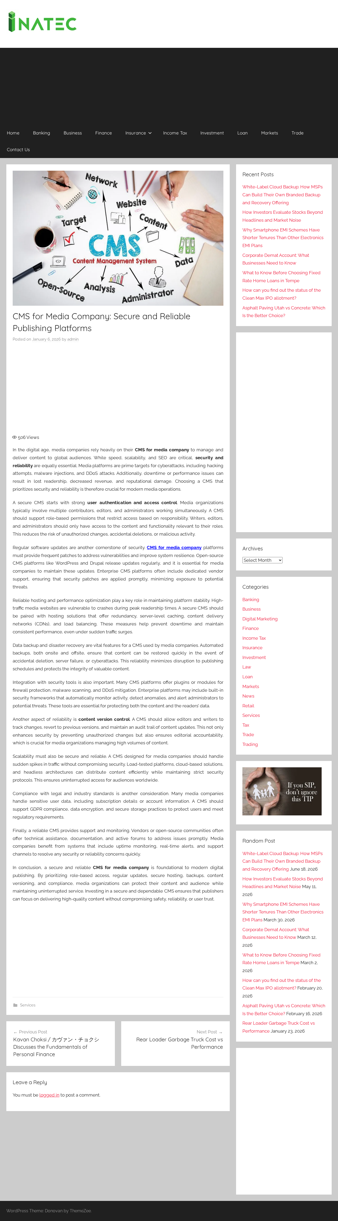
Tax (245, 725)
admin (73, 339)
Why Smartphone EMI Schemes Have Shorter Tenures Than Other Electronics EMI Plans (282, 237)
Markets (269, 133)
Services (27, 1005)
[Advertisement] (169, 85)
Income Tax (175, 133)
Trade (298, 133)
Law (246, 667)
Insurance (135, 133)
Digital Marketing (260, 618)
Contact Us (18, 149)
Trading (250, 744)
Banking (41, 133)
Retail (248, 705)
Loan (242, 133)
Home (13, 133)
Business (73, 133)
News (248, 696)
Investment (212, 133)
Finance (103, 133)
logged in (49, 1095)
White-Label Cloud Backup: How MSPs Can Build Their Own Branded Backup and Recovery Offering (282, 194)
